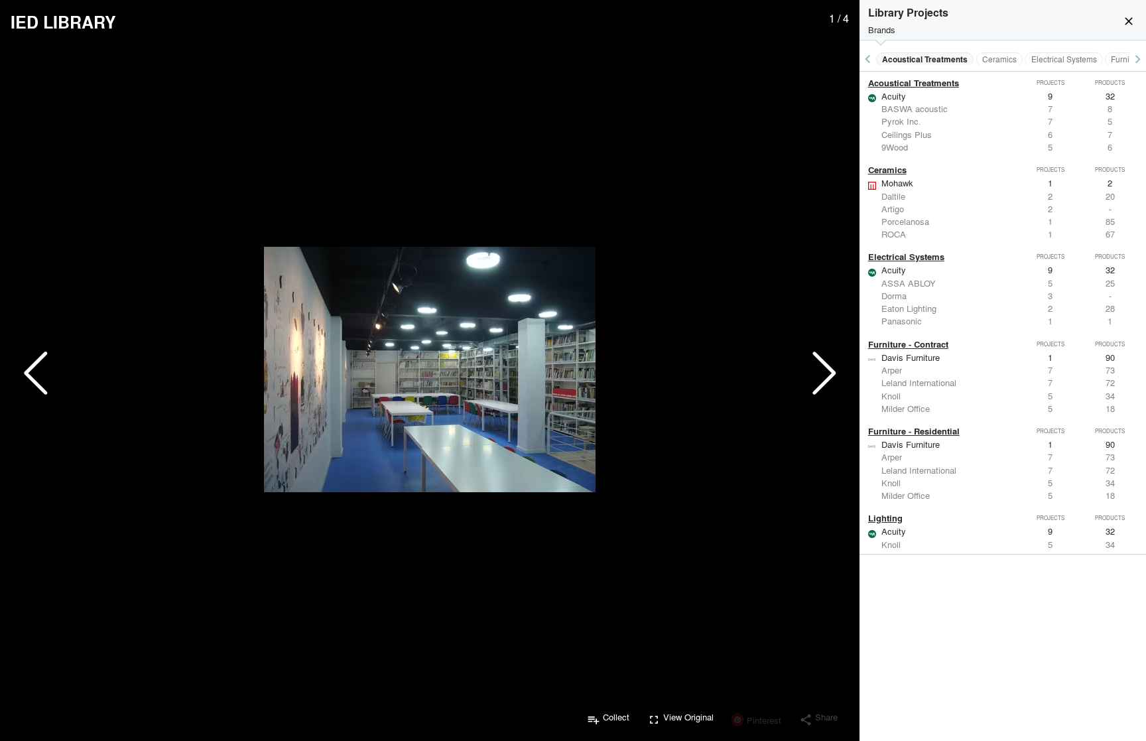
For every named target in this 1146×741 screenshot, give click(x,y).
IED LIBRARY (63, 22)
